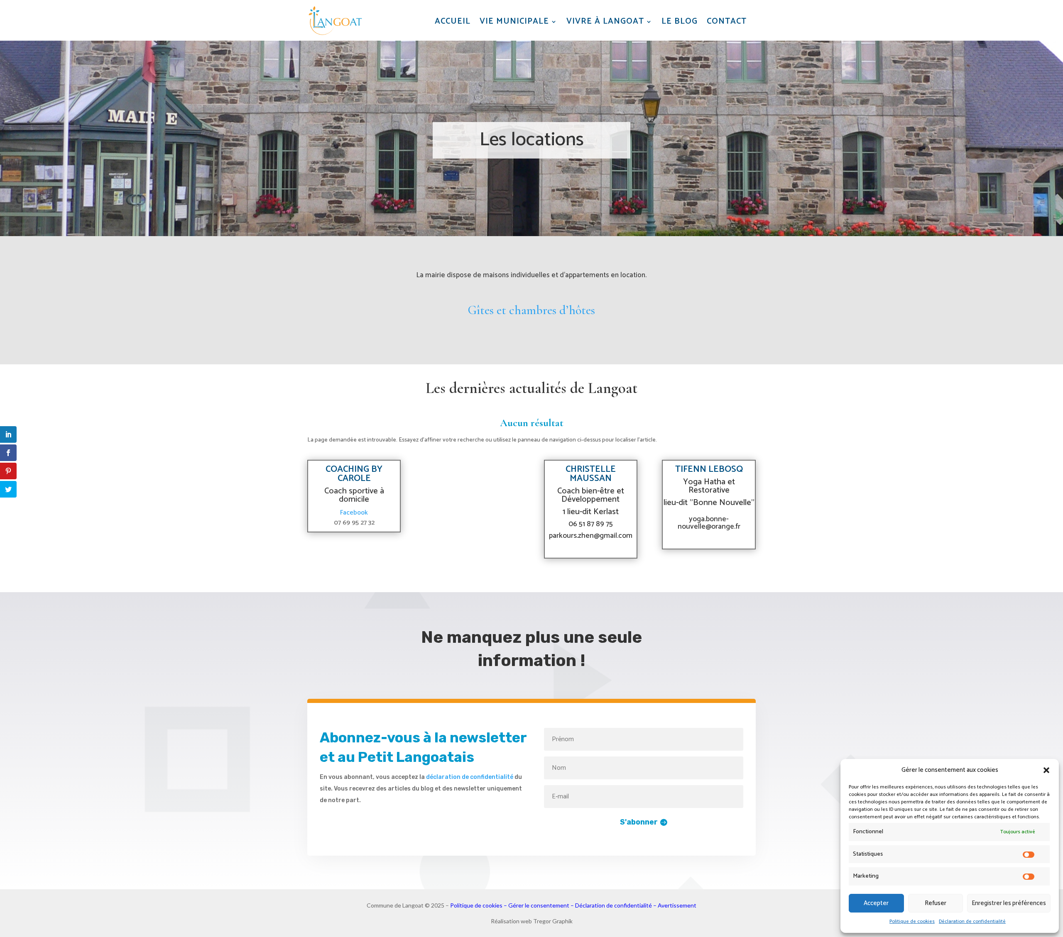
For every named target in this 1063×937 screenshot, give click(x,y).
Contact (727, 21)
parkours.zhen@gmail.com (590, 536)
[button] (1046, 770)
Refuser (935, 903)
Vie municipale (514, 21)
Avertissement (677, 905)
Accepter (876, 903)
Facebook (354, 512)
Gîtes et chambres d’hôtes (531, 310)
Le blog (679, 21)
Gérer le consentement (538, 905)
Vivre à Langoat (605, 21)
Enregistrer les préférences (1009, 903)
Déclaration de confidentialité (972, 921)
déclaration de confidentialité (469, 777)
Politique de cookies (912, 921)
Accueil (452, 21)
